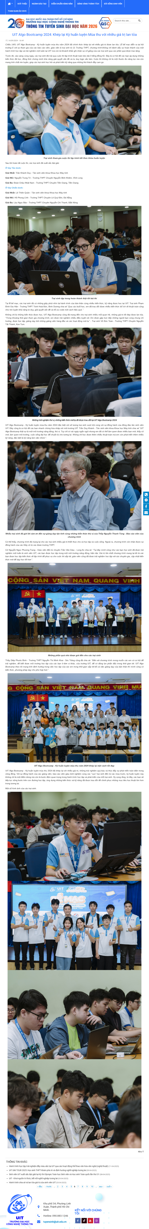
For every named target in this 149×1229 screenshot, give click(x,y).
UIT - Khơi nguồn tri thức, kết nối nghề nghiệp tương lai (33, 1178)
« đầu (39, 1186)
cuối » (109, 1186)
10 (92, 1186)
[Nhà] (59, 23)
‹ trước (49, 1186)
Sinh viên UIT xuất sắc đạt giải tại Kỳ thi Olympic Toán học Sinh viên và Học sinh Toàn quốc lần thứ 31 (54, 1174)
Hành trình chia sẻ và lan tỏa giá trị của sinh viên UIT (32, 1182)
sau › (101, 1186)
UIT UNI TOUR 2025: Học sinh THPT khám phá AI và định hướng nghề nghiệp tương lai (47, 1170)
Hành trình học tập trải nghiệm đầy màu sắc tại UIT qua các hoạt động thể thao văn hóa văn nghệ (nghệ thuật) (58, 1166)
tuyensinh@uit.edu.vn (54, 1221)
